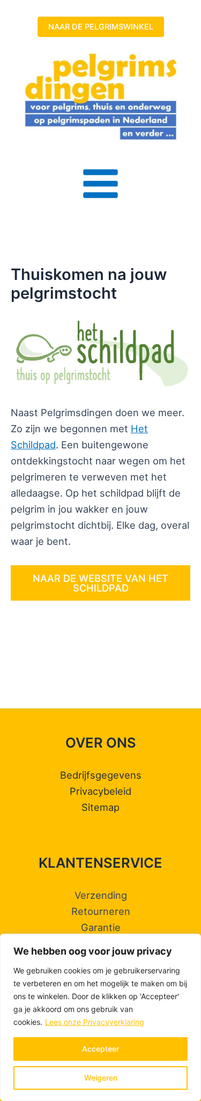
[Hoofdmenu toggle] (100, 183)
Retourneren (100, 911)
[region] (100, 1017)
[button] (101, 27)
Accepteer (100, 1048)
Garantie (101, 927)
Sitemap (100, 807)
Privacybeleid (100, 791)
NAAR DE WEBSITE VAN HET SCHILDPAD (100, 583)
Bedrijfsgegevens (101, 775)
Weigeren (100, 1077)
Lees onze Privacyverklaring (94, 1021)
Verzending (101, 895)
